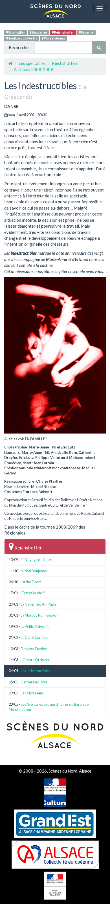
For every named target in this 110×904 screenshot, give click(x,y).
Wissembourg (54, 38)
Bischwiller (16, 32)
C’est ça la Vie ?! (33, 593)
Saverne (87, 32)
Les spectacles (32, 63)
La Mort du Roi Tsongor (39, 615)
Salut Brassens (32, 693)
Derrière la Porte (34, 682)
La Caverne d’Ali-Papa (38, 604)
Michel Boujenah (34, 571)
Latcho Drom (31, 582)
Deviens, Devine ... (35, 648)
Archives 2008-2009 (33, 69)
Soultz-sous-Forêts (22, 38)
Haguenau (39, 32)
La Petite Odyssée (35, 626)
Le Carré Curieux (34, 637)
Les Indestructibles (35, 670)
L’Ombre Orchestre (36, 659)
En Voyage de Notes (36, 559)
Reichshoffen (64, 32)
